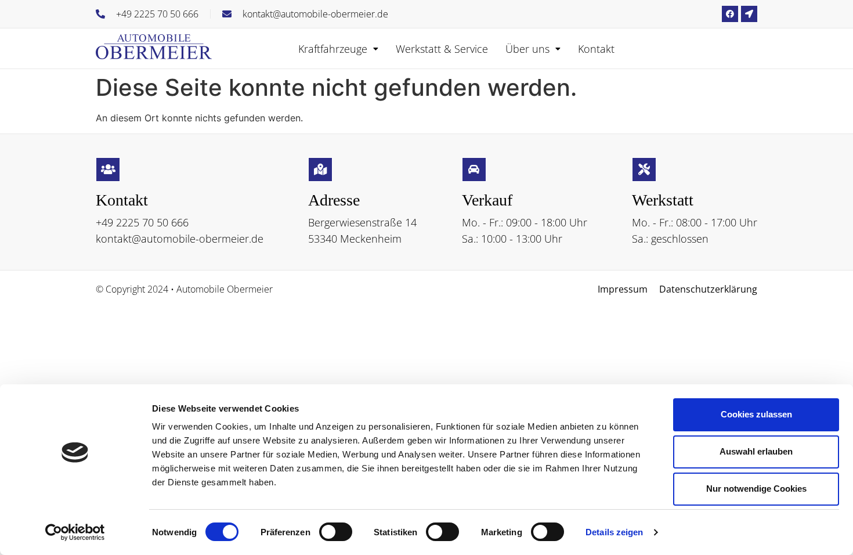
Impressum (623, 289)
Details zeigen (614, 532)
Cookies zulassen (756, 414)
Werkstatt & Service (442, 49)
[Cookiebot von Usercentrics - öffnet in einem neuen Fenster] (75, 532)
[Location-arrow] (749, 14)
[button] (338, 49)
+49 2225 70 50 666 (142, 222)
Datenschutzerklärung (708, 289)
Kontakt (596, 49)
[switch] (335, 531)
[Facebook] (730, 14)
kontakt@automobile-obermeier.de (179, 239)
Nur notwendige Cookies (756, 488)
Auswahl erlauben (756, 451)
